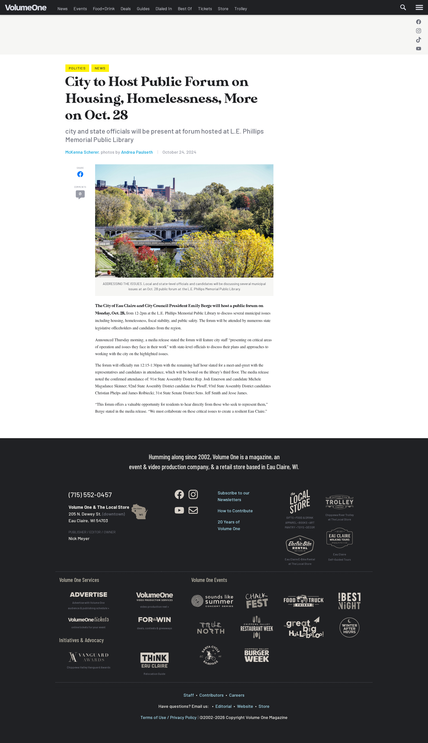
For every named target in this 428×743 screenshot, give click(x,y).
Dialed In (164, 8)
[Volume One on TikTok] (418, 39)
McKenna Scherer (82, 152)
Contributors (211, 695)
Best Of (185, 8)
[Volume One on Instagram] (418, 30)
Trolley (240, 8)
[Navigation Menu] (419, 7)
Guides (143, 8)
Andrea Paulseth (137, 152)
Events (80, 8)
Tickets (205, 8)
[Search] (403, 7)
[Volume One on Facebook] (418, 21)
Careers (236, 695)
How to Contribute (235, 510)
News (62, 8)
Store (223, 8)
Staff (189, 695)
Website (245, 706)
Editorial (223, 706)
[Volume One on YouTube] (418, 48)
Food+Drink (104, 8)
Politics (77, 68)
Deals (126, 8)
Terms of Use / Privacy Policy (168, 717)
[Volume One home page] (29, 8)
